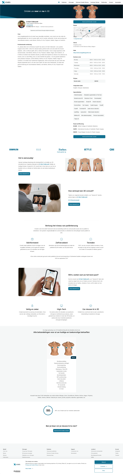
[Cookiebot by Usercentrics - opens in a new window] (17, 471)
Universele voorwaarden (96, 451)
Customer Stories (94, 2)
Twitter (117, 453)
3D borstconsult (74, 200)
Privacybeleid (94, 453)
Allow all (104, 462)
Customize (102, 466)
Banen (4, 453)
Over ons (5, 451)
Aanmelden (118, 2)
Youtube (117, 455)
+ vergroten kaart (77, 38)
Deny (103, 470)
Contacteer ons (74, 451)
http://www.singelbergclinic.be (82, 52)
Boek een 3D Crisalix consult (89, 21)
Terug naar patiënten (51, 451)
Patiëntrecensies (26, 457)
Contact (111, 2)
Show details (28, 468)
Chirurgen (71, 2)
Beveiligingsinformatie (96, 455)
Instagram (117, 451)
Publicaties (104, 2)
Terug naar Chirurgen (27, 451)
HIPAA (92, 457)
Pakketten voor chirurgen (28, 455)
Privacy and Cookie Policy (31, 465)
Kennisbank (73, 453)
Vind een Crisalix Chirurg (82, 2)
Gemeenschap (50, 455)
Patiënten (64, 2)
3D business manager (27, 453)
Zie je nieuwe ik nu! (24, 173)
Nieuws (5, 455)
